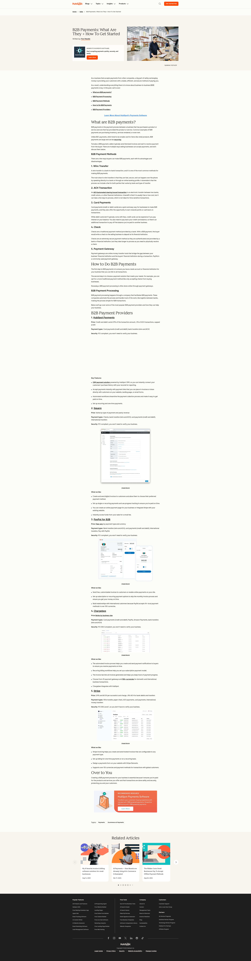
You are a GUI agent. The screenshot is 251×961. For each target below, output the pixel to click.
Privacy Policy (111, 951)
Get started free (171, 4)
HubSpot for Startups (165, 926)
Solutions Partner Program (166, 919)
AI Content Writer (77, 920)
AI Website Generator (79, 923)
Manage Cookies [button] (151, 951)
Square (98, 408)
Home (74, 12)
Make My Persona (125, 913)
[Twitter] (125, 938)
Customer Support (164, 903)
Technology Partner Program (167, 923)
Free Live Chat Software (101, 920)
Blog (141, 920)
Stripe (97, 690)
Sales (81, 12)
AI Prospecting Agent (101, 903)
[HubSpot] (125, 944)
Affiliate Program (164, 929)
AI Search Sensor (124, 910)
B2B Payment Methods (101, 101)
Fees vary (99, 524)
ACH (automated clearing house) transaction (110, 192)
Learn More (92, 57)
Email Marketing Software (80, 926)
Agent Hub (76, 913)
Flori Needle (85, 39)
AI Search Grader (125, 907)
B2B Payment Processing (102, 97)
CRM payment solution (101, 382)
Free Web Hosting (100, 929)
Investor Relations (145, 916)
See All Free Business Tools (127, 903)
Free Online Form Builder (102, 913)
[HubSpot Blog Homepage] (77, 3)
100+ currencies (128, 679)
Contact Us (143, 926)
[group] (94, 862)
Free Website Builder (100, 907)
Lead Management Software (81, 929)
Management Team (145, 910)
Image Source (125, 488)
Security (122, 951)
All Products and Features (80, 903)
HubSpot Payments (104, 317)
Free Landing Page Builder (102, 926)
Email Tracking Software (79, 916)
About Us (142, 903)
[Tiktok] (142, 938)
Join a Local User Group (165, 907)
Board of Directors (145, 913)
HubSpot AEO (76, 907)
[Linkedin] (131, 938)
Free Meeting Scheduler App (81, 910)
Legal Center (99, 951)
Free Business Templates (127, 920)
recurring (117, 140)
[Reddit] (137, 938)
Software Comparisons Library (128, 923)
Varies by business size (104, 615)
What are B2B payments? (102, 92)
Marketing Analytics (100, 923)
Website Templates (125, 926)
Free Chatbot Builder (100, 916)
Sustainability (143, 923)
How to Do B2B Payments (102, 105)
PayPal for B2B (102, 519)
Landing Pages (99, 910)
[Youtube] (120, 938)
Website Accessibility (135, 951)
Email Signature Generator (127, 916)
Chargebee (100, 611)
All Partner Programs (165, 916)
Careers (142, 907)
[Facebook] (108, 938)
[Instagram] (114, 938)
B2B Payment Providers (101, 109)
